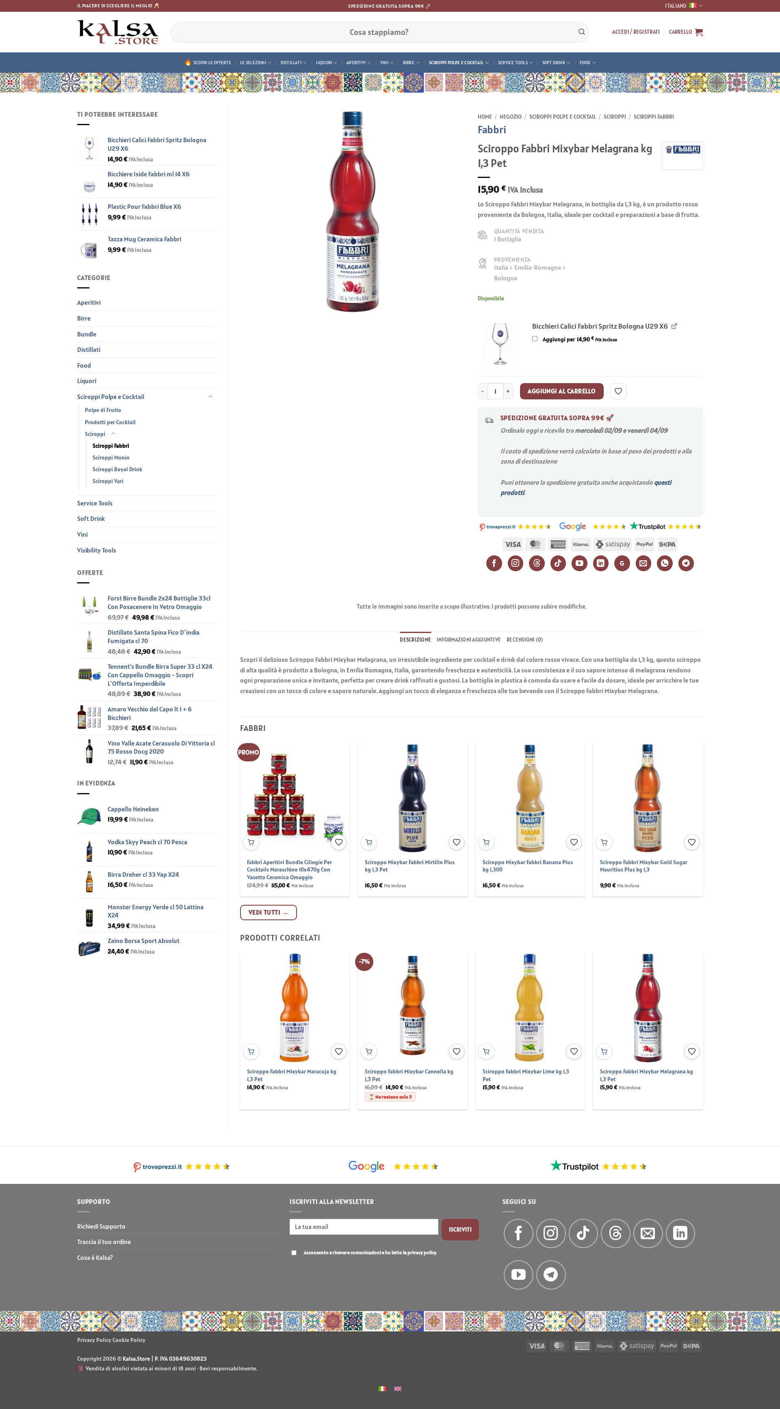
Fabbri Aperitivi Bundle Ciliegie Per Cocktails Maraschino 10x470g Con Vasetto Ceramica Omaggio (289, 869)
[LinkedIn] (601, 563)
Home (485, 116)
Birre (408, 62)
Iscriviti (460, 1229)
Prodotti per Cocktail (110, 422)
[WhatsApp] (665, 563)
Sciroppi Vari (108, 481)
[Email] (644, 563)
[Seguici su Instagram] (551, 1234)
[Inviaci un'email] (648, 1234)
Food (585, 62)
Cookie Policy (129, 1340)
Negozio (511, 116)
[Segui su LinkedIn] (681, 1234)
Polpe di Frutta (103, 410)
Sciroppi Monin (111, 457)
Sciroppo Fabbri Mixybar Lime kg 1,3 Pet (526, 1075)
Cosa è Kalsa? (95, 1257)
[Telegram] (686, 563)
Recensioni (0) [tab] (525, 639)
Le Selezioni (253, 62)
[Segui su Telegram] (551, 1275)
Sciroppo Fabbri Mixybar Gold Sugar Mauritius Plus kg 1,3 (643, 866)
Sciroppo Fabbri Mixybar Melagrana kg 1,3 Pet (646, 1075)
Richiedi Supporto (101, 1226)
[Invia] (582, 32)
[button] (636, 32)
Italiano (676, 5)
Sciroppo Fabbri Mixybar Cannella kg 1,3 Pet (409, 1075)
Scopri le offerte (212, 62)
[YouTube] (579, 563)
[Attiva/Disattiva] (210, 397)
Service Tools (513, 62)
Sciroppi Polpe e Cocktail (456, 62)
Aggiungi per (579, 339)
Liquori (324, 62)
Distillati (291, 62)
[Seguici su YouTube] (518, 1275)
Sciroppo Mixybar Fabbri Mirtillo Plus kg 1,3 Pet (410, 866)
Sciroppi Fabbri (111, 445)
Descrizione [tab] (415, 639)
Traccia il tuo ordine (104, 1242)
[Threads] (537, 563)
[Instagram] (516, 563)
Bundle (86, 334)
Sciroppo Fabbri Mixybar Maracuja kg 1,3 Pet (291, 1075)
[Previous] (255, 800)
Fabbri (492, 129)
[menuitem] (382, 1388)
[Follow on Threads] (615, 1234)
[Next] (687, 800)
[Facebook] (494, 563)
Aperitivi (356, 62)
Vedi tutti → (269, 912)
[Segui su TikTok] (583, 1234)
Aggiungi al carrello (562, 391)
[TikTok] (558, 563)
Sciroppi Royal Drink (117, 469)
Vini (384, 62)
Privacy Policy (94, 1340)
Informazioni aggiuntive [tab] (469, 639)
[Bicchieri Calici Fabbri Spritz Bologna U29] (500, 343)
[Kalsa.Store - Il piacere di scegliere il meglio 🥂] (117, 32)
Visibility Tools (96, 550)
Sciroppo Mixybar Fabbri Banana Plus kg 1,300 (528, 866)
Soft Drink (553, 62)
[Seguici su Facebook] (518, 1234)
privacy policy (421, 1252)
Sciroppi (95, 434)
